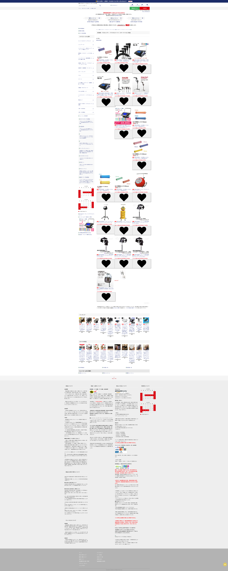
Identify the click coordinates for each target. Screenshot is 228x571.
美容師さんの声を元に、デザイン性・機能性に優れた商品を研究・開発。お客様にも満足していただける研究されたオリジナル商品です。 (86, 173)
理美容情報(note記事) (101, 561)
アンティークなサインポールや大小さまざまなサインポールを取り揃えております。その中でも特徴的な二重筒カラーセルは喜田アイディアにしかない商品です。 (86, 181)
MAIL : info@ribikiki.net (146, 11)
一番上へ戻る (114, 378)
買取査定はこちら (135, 8)
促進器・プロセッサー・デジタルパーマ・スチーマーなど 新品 (123, 29)
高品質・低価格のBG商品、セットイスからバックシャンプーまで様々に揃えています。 (86, 144)
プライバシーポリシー (83, 563)
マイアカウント (100, 552)
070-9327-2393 (93, 22)
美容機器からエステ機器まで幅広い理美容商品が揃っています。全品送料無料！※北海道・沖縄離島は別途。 (86, 151)
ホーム (80, 8)
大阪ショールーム (114, 18)
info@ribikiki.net (117, 15)
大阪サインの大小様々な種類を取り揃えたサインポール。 (86, 165)
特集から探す (94, 8)
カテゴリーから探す (86, 8)
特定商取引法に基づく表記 (84, 561)
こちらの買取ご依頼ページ (131, 307)
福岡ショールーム (92, 18)
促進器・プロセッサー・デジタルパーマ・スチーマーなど (106, 29)
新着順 (100, 40)
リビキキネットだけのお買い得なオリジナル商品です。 (86, 159)
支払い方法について (83, 554)
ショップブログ (82, 565)
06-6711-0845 (114, 22)
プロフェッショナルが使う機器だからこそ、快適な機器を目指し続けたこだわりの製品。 (86, 122)
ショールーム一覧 (116, 307)
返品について (81, 559)
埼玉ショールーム (135, 18)
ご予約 (127, 25)
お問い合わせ (99, 559)
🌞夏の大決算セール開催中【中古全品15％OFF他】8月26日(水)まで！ (114, 1)
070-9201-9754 (136, 22)
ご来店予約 (145, 8)
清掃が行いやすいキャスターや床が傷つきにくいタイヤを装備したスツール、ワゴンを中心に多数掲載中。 (86, 137)
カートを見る (99, 554)
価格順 (97, 40)
